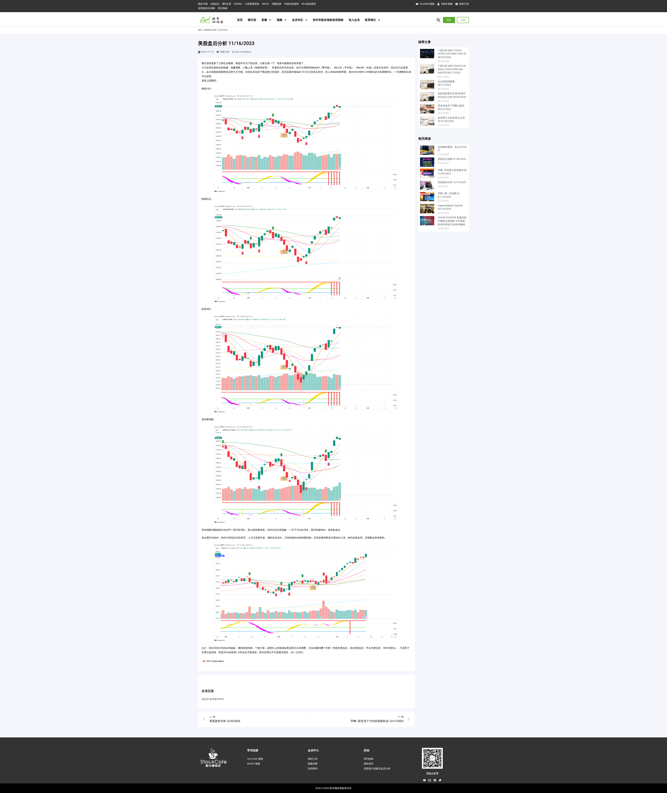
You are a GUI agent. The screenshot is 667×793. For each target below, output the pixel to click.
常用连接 (252, 750)
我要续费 (313, 763)
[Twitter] (440, 780)
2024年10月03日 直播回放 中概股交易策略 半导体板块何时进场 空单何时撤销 (452, 221)
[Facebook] (435, 780)
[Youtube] (424, 780)
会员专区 (297, 20)
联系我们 (370, 20)
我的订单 (313, 758)
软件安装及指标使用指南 (328, 20)
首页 (240, 20)
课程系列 (368, 763)
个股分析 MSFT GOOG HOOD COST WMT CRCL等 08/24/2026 (452, 54)
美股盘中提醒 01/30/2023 (452, 159)
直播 (264, 20)
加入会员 (354, 20)
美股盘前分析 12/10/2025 (452, 182)
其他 (366, 750)
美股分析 (225, 51)
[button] (438, 20)
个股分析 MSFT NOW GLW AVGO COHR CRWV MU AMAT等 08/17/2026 (452, 69)
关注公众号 (432, 773)
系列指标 (368, 758)
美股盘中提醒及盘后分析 (377, 768)
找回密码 (313, 768)
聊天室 (252, 20)
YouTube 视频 (255, 758)
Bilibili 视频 (253, 763)
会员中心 (313, 750)
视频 (279, 20)
